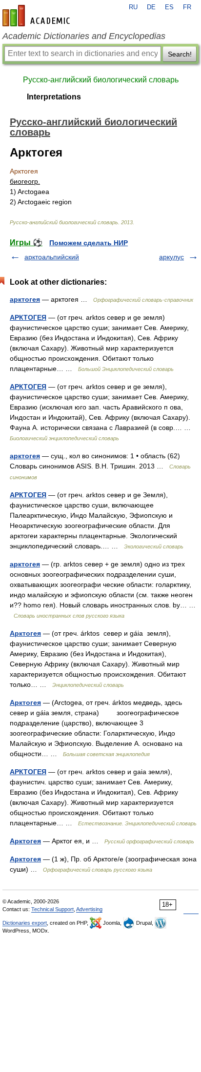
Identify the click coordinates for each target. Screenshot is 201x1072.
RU (133, 7)
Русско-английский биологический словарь (101, 80)
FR (187, 7)
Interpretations (54, 97)
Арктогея (25, 633)
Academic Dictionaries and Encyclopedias (83, 36)
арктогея (25, 299)
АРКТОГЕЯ (28, 317)
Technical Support (52, 909)
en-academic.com (37, 15)
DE (151, 7)
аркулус (171, 257)
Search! (180, 54)
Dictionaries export (24, 923)
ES (169, 7)
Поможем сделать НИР (88, 243)
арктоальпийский (51, 257)
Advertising (89, 909)
